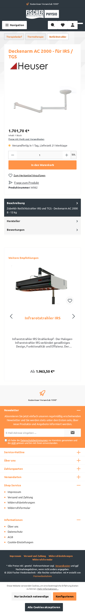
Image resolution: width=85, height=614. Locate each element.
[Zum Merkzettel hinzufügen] (70, 300)
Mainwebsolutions (42, 576)
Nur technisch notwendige (31, 596)
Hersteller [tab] (13, 221)
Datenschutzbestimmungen (34, 440)
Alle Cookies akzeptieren (44, 607)
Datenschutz (15, 531)
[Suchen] (53, 25)
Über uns (13, 526)
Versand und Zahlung (20, 497)
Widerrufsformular (19, 507)
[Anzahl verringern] (12, 155)
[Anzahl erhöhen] (67, 155)
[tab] (42, 208)
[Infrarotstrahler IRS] (42, 284)
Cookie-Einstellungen (20, 542)
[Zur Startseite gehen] (42, 14)
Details (42, 369)
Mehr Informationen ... (48, 588)
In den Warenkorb (42, 165)
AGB (13, 443)
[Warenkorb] (80, 23)
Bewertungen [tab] (16, 229)
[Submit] (72, 433)
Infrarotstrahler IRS (42, 318)
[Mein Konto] (73, 25)
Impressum (14, 492)
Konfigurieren (65, 596)
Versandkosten (62, 565)
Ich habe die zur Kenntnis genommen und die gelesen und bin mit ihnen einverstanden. (42, 442)
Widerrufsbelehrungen (21, 502)
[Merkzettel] (63, 25)
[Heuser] (42, 65)
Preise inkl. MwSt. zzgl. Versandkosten (26, 139)
